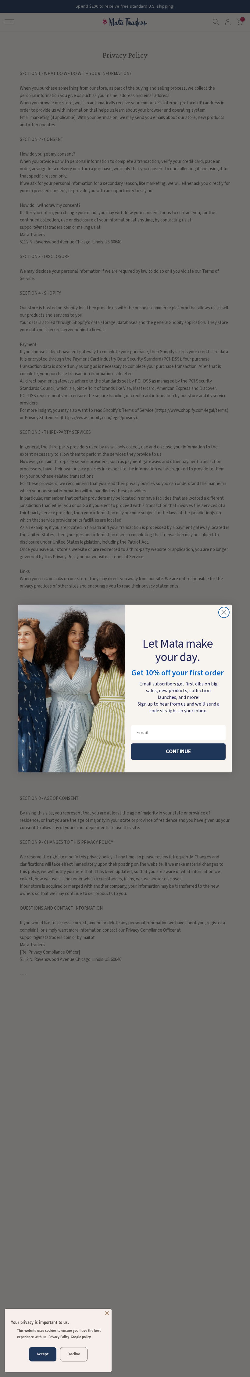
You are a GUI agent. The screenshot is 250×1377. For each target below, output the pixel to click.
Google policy (81, 1336)
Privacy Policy (58, 1336)
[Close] (107, 1313)
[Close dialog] (224, 612)
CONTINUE (178, 751)
